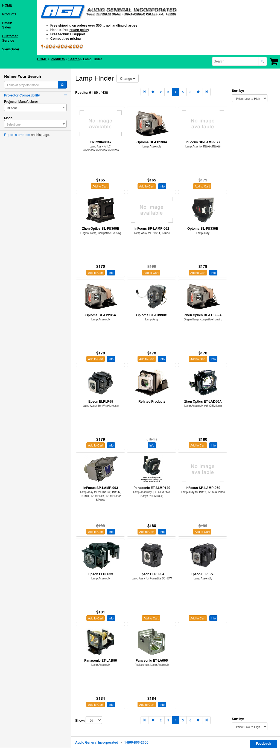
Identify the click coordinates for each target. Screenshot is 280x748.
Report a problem (17, 134)
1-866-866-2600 (136, 742)
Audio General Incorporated (96, 742)
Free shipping (60, 25)
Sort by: (238, 90)
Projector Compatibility (22, 95)
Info (162, 186)
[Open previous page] (152, 92)
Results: (81, 92)
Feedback (263, 743)
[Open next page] (198, 92)
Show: (80, 720)
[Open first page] (144, 92)
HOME (7, 5)
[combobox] (235, 61)
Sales (6, 27)
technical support (71, 34)
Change (126, 78)
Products (9, 14)
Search (74, 59)
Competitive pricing (65, 39)
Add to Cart (99, 186)
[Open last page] (207, 92)
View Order (10, 49)
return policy (79, 30)
